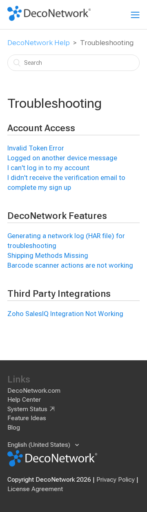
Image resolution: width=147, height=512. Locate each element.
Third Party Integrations (59, 294)
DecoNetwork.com (33, 390)
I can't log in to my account (48, 168)
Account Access (41, 128)
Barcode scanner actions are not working (70, 265)
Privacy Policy (115, 479)
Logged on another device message (62, 158)
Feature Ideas (26, 418)
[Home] (49, 19)
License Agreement (35, 489)
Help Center (24, 399)
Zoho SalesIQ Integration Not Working (65, 314)
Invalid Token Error (35, 148)
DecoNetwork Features (57, 216)
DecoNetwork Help (38, 43)
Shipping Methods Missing (47, 255)
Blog (13, 427)
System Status (27, 409)
